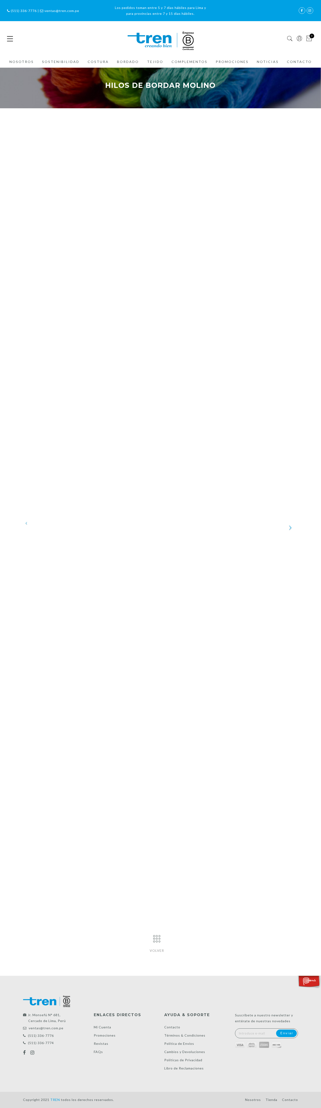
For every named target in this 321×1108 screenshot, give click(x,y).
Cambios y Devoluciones (184, 1052)
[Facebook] (25, 1053)
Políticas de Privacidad (183, 1060)
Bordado (128, 62)
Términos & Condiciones (184, 1035)
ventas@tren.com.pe (46, 1028)
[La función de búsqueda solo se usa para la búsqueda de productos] (290, 38)
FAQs (98, 1052)
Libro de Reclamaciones (184, 1068)
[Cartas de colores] (157, 939)
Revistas (101, 1044)
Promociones (232, 62)
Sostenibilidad (60, 62)
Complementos (189, 62)
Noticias (268, 62)
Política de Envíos (179, 1044)
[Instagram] (33, 1053)
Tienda (271, 1100)
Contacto (299, 62)
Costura (98, 62)
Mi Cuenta (102, 1027)
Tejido (155, 62)
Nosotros (21, 62)
